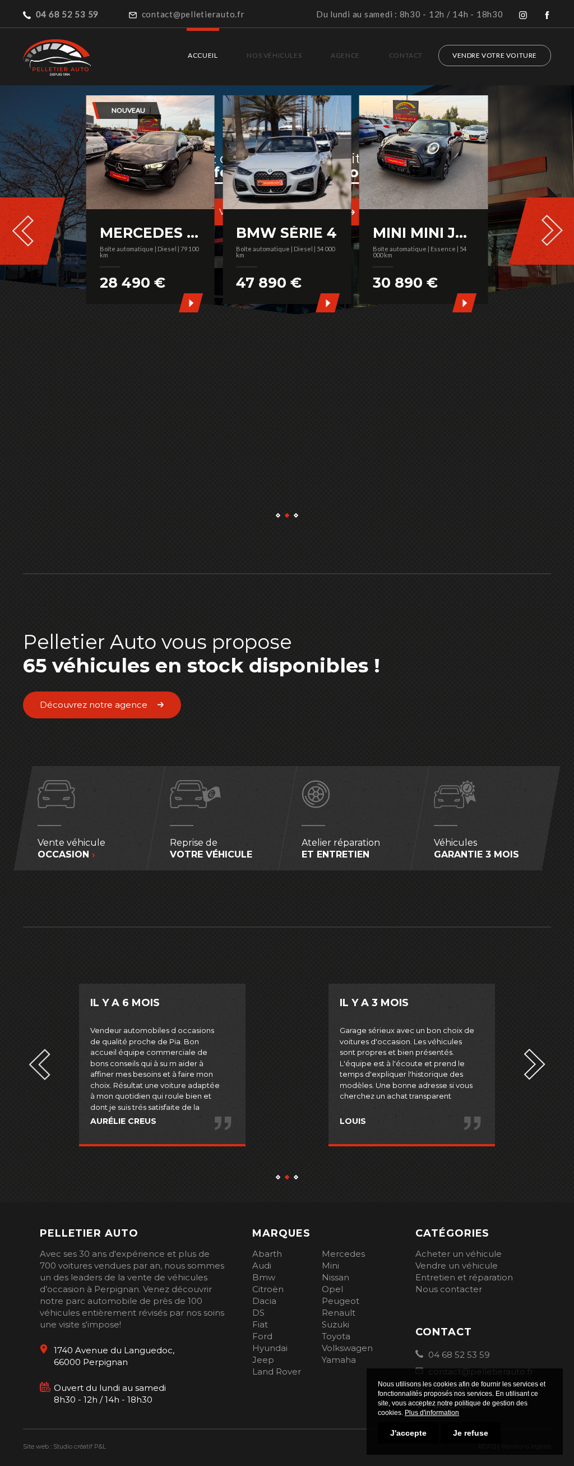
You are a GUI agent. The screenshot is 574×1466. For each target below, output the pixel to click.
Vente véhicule (71, 848)
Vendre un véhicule (456, 1265)
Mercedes (343, 1253)
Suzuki (335, 1324)
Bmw (263, 1277)
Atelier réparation (341, 848)
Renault (338, 1312)
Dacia (264, 1301)
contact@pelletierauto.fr (192, 14)
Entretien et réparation (464, 1277)
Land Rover (276, 1371)
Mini (330, 1265)
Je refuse (470, 1432)
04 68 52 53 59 (458, 1354)
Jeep (263, 1359)
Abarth (267, 1253)
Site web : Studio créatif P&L (64, 1446)
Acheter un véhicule (458, 1253)
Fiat (260, 1324)
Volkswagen (347, 1348)
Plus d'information (432, 1413)
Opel (332, 1289)
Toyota (336, 1336)
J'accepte (408, 1432)
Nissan (335, 1277)
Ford (262, 1336)
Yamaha (339, 1359)
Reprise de (210, 848)
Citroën (268, 1289)
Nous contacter (448, 1289)
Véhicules (476, 848)
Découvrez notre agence (93, 704)
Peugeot (340, 1301)
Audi (261, 1265)
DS (258, 1312)
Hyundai (270, 1348)
